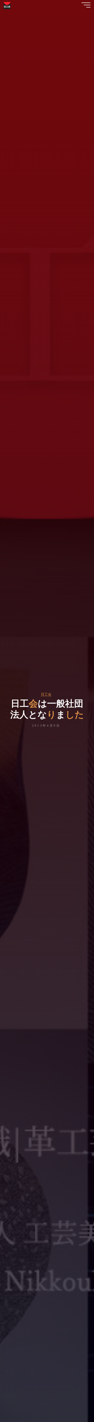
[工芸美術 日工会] (7, 5)
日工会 (46, 694)
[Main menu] (85, 5)
